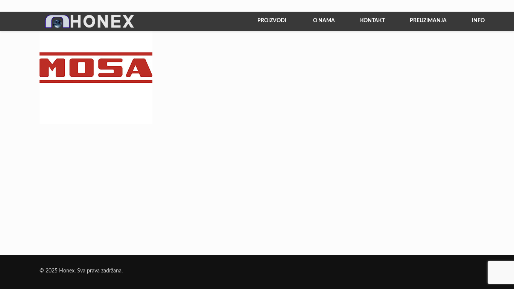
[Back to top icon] (478, 273)
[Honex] (71, 27)
